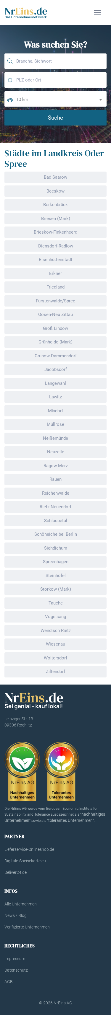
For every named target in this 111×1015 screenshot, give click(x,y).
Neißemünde (55, 438)
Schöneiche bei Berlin (55, 534)
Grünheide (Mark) (55, 342)
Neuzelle (55, 451)
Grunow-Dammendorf (56, 356)
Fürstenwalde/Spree (55, 301)
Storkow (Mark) (55, 589)
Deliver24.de (15, 872)
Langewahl (55, 383)
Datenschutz (16, 970)
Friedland (55, 287)
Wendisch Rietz (56, 630)
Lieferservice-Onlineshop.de (29, 849)
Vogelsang (55, 616)
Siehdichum (55, 548)
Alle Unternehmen (20, 904)
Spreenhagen (55, 561)
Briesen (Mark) (55, 218)
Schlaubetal (55, 520)
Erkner (55, 273)
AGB (8, 981)
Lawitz (55, 397)
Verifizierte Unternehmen (27, 927)
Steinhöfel (56, 575)
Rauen (55, 479)
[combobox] (61, 98)
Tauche (56, 603)
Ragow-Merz (56, 465)
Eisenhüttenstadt (55, 259)
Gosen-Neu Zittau (55, 314)
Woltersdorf (55, 658)
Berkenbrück (55, 204)
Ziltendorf (55, 671)
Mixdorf (55, 410)
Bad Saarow (55, 177)
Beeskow (55, 191)
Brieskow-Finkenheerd (55, 232)
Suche (55, 117)
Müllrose (55, 424)
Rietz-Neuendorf (55, 506)
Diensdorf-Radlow (55, 246)
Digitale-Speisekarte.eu (25, 860)
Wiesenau (55, 644)
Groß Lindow (55, 328)
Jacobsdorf (55, 369)
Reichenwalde (55, 493)
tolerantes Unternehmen (70, 820)
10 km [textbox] (22, 99)
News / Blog (15, 915)
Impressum (14, 958)
